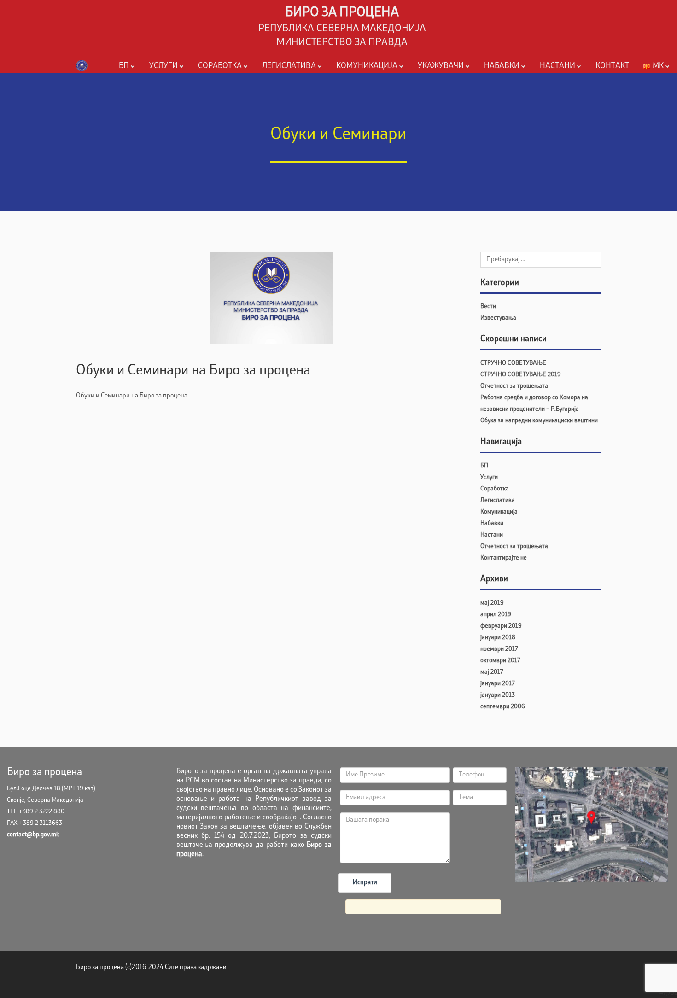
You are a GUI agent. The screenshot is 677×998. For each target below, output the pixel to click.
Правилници (279, 80)
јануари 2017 (497, 684)
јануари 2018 (497, 638)
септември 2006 (502, 707)
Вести (488, 306)
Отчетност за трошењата (514, 386)
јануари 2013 (497, 695)
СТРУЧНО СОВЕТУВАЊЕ (513, 363)
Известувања (498, 318)
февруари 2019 (501, 626)
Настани (557, 66)
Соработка (220, 66)
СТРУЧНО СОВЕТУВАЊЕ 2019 (520, 375)
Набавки (501, 66)
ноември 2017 (499, 649)
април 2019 (495, 615)
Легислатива (289, 66)
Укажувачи (441, 66)
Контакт (612, 66)
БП (124, 66)
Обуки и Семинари (565, 80)
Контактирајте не (503, 558)
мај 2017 (491, 672)
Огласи (345, 80)
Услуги (163, 66)
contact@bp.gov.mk (33, 835)
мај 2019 (492, 603)
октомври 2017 (500, 661)
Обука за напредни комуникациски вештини (539, 421)
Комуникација (366, 66)
